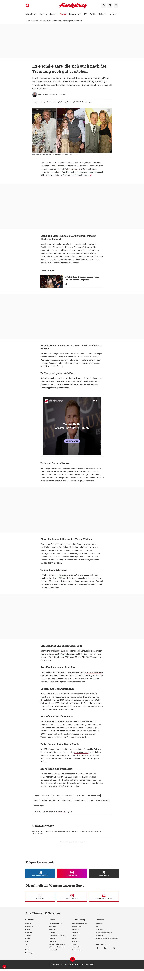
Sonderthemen (76, 950)
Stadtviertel (29, 926)
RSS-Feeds (52, 932)
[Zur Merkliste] (109, 5)
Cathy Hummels (71, 169)
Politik (93, 14)
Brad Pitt (56, 795)
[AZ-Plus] (27, 5)
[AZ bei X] (114, 948)
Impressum (98, 923)
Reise (27, 950)
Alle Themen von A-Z (55, 923)
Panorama (74, 14)
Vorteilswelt (52, 941)
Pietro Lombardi (81, 752)
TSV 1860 (28, 935)
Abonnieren (75, 929)
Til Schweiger (61, 575)
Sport (52, 14)
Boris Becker (46, 795)
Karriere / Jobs (76, 926)
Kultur (101, 14)
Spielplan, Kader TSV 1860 (57, 947)
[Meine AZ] (116, 5)
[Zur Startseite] (73, 8)
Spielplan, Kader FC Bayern (57, 944)
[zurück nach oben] (72, 960)
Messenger (52, 929)
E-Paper (74, 935)
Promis (63, 14)
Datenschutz (99, 929)
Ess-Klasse (52, 938)
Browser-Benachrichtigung (57, 935)
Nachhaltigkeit (29, 953)
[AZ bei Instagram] (105, 948)
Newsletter (52, 926)
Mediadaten (76, 941)
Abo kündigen (99, 935)
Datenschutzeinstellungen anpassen (106, 938)
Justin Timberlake (63, 654)
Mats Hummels (58, 166)
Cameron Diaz (67, 795)
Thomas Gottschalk (103, 801)
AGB (96, 926)
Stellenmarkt (53, 950)
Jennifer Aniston (93, 672)
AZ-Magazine (76, 947)
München (30, 14)
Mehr (112, 14)
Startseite (29, 21)
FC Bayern (28, 932)
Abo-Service (76, 932)
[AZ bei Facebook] (96, 948)
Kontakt (74, 938)
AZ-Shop (74, 944)
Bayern (43, 14)
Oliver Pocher (67, 801)
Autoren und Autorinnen (79, 923)
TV (85, 14)
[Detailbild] (108, 110)
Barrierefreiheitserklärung (103, 932)
